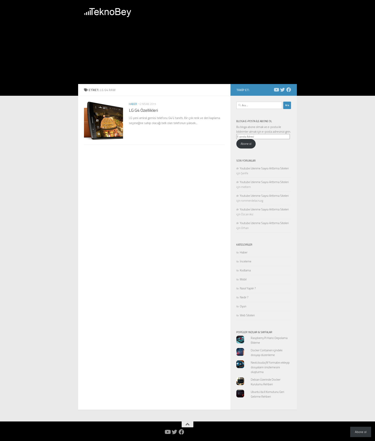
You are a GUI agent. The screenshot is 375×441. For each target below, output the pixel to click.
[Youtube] (276, 89)
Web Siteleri (247, 315)
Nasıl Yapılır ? (248, 288)
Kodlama (245, 270)
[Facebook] (288, 89)
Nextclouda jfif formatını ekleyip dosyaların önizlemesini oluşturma (270, 367)
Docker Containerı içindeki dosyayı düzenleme (266, 352)
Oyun (243, 306)
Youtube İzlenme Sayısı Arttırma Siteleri (264, 168)
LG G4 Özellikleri (143, 110)
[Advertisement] (187, 54)
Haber (133, 104)
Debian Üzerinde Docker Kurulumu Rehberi (265, 381)
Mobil (243, 279)
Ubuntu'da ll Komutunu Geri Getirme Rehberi (267, 394)
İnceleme (245, 261)
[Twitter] (282, 89)
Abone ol (246, 143)
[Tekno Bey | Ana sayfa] (107, 13)
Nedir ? (244, 297)
